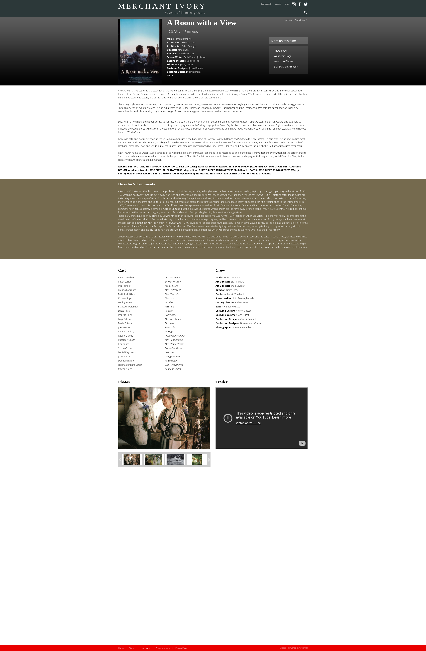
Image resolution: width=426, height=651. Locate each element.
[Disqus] (210, 515)
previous (289, 20)
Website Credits (163, 648)
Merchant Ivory (162, 6)
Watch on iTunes (283, 61)
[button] (120, 459)
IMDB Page (280, 50)
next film (300, 20)
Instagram (294, 4)
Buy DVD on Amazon (286, 66)
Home (121, 648)
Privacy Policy (181, 648)
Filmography (145, 648)
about (278, 3)
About (131, 648)
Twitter (306, 4)
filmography (266, 3)
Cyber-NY (303, 647)
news (286, 3)
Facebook (300, 4)
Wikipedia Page (282, 56)
